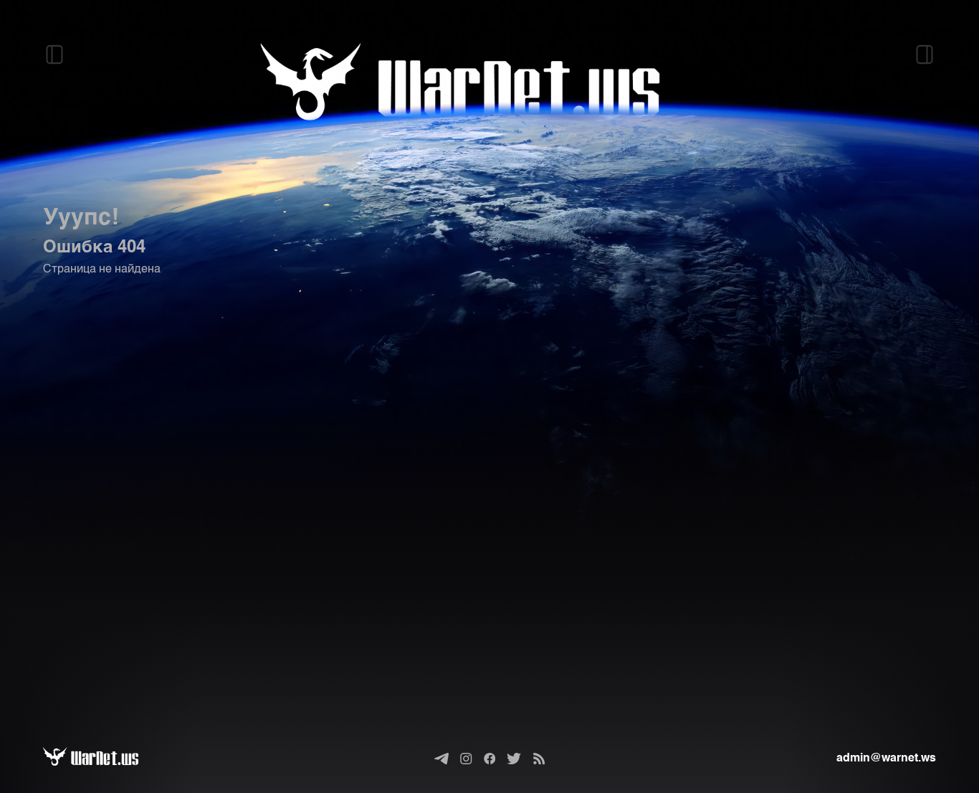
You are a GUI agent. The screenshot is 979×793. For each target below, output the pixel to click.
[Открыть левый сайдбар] (54, 54)
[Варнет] (102, 758)
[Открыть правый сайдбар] (924, 54)
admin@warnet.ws (886, 758)
